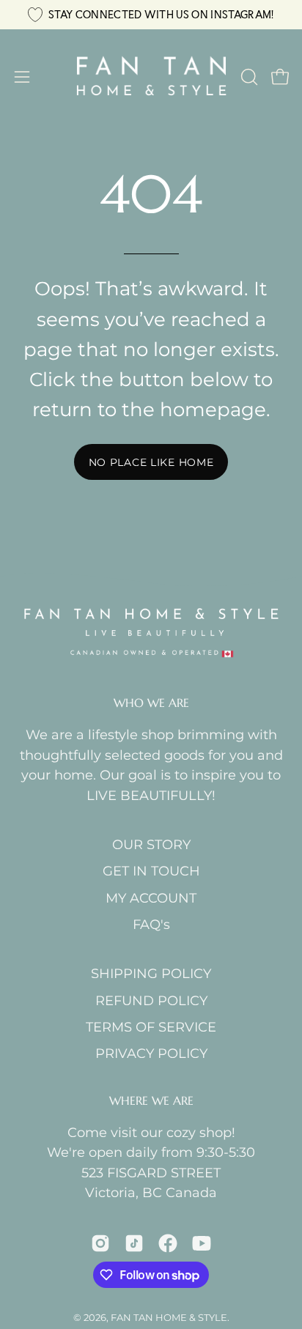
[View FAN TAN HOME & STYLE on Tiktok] (134, 1243)
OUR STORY (151, 844)
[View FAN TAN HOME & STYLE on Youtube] (202, 1243)
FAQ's (151, 924)
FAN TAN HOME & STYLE (169, 1317)
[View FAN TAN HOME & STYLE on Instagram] (100, 1243)
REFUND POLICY (151, 1000)
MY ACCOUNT (151, 898)
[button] (247, 77)
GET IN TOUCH (151, 870)
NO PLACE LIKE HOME (151, 462)
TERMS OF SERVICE (151, 1026)
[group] (151, 14)
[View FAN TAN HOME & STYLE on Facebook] (168, 1243)
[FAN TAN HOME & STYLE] (151, 77)
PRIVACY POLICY (151, 1053)
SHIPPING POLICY (151, 973)
